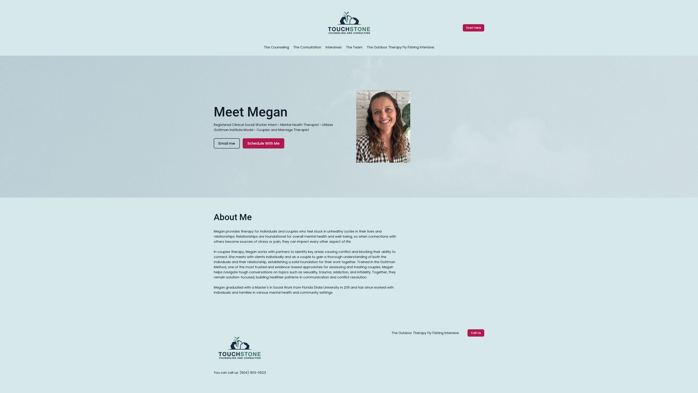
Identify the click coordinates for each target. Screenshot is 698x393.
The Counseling (276, 47)
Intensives (334, 47)
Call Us (476, 333)
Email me (226, 143)
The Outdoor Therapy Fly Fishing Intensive (400, 47)
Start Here (473, 28)
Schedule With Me (263, 143)
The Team (354, 47)
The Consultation (307, 47)
